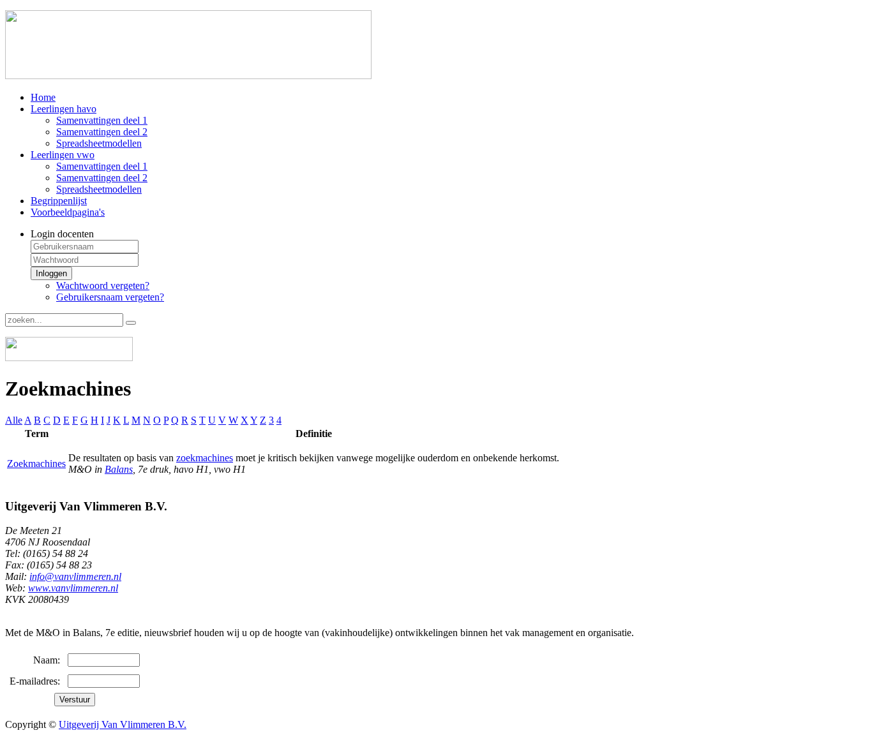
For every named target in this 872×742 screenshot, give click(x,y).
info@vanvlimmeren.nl (75, 576)
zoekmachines (204, 457)
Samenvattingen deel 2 (101, 131)
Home (43, 97)
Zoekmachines (36, 463)
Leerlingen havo (63, 108)
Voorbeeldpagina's (68, 212)
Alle (13, 420)
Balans (119, 469)
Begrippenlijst (59, 200)
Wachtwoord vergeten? (102, 285)
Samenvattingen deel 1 (101, 120)
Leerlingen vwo (62, 154)
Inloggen (51, 273)
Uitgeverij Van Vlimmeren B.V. (122, 724)
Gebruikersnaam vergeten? (110, 297)
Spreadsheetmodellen (99, 143)
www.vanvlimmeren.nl (73, 587)
